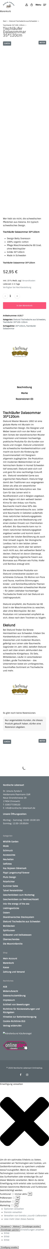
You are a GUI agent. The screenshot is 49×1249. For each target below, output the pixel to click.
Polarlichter (9, 881)
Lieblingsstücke (11, 908)
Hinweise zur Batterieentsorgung (19, 1016)
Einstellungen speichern (10, 1230)
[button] (41, 4)
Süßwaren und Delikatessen (17, 935)
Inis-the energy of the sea (16, 903)
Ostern (6, 912)
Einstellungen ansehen (31, 1226)
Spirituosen (9, 930)
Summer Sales (10, 886)
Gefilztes (7, 863)
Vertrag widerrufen (12, 1025)
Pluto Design (9, 877)
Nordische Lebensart (13, 785)
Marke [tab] (24, 393)
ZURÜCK (7, 43)
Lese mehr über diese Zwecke (19, 1219)
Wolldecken (9, 926)
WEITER (42, 43)
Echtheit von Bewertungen (16, 1004)
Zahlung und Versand (14, 971)
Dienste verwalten (13, 1212)
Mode (6, 846)
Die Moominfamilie (12, 943)
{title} (6, 1233)
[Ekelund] (20, 353)
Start (5, 21)
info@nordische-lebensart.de (20, 808)
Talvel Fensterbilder (13, 890)
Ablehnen (16, 1226)
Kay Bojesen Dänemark (14, 868)
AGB (5, 986)
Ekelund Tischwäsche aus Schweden (23, 21)
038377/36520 (12, 804)
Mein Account (10, 958)
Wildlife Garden (10, 841)
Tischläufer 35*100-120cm (14, 25)
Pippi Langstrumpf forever (16, 872)
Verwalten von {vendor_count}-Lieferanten (25, 1215)
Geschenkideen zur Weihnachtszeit (21, 899)
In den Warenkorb (24, 305)
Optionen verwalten (14, 1208)
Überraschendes (11, 939)
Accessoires (9, 855)
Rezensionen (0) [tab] (24, 399)
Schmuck (8, 850)
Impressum (9, 1000)
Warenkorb (8, 963)
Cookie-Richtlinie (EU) (14, 1021)
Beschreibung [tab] (24, 387)
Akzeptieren (5, 1226)
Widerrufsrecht (10, 991)
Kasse (6, 967)
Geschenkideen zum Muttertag (18, 895)
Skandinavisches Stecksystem (18, 917)
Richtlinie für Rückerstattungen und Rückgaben (21, 1011)
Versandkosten (28, 280)
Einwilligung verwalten (9, 1247)
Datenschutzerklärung (14, 995)
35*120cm (20, 326)
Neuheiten (8, 859)
